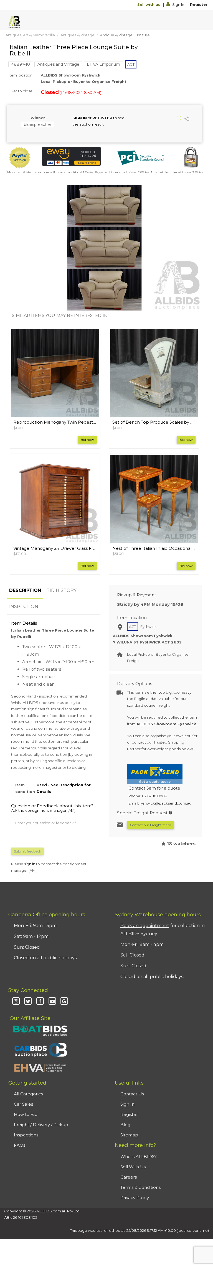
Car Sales (23, 1104)
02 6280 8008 (154, 796)
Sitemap (129, 1135)
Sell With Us (133, 1166)
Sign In (178, 4)
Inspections (26, 1135)
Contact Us (132, 1093)
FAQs (19, 1145)
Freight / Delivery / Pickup (41, 1124)
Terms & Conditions (140, 1187)
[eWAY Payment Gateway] (71, 156)
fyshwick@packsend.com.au (165, 803)
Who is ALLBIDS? (138, 1156)
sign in (29, 864)
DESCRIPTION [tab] (25, 590)
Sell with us (149, 4)
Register (198, 4)
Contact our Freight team (150, 825)
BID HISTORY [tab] (61, 590)
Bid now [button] (87, 439)
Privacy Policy (134, 1197)
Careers (128, 1177)
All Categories (28, 1093)
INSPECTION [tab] (23, 606)
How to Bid (25, 1114)
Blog (125, 1124)
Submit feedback (27, 851)
